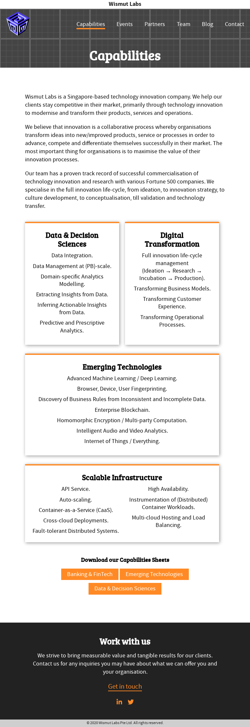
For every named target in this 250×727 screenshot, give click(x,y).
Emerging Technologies (154, 574)
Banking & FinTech (90, 574)
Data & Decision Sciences (125, 588)
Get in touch (125, 686)
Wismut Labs (125, 4)
